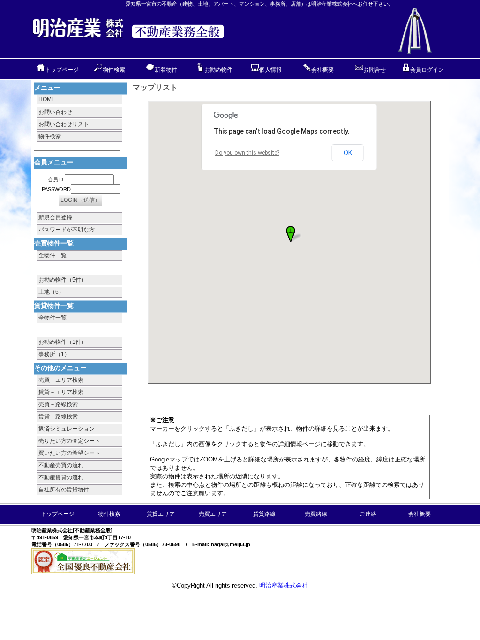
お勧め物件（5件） (62, 279)
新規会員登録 (55, 217)
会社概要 (322, 70)
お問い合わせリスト (63, 124)
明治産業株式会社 (283, 585)
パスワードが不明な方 (66, 229)
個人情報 (270, 70)
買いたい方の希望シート (69, 453)
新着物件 (166, 70)
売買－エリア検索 (60, 380)
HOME (46, 99)
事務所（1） (54, 354)
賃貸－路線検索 (58, 416)
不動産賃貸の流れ (60, 477)
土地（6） (51, 292)
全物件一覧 (52, 255)
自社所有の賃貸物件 (63, 489)
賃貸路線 (264, 514)
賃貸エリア (161, 514)
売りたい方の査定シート (69, 441)
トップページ (62, 70)
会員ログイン (427, 70)
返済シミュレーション (66, 428)
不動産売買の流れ (60, 465)
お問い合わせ (55, 112)
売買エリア (213, 514)
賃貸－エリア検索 (60, 392)
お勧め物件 (218, 70)
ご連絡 (368, 514)
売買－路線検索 (58, 404)
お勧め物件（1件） (62, 342)
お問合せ (374, 70)
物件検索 (114, 70)
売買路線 (316, 514)
